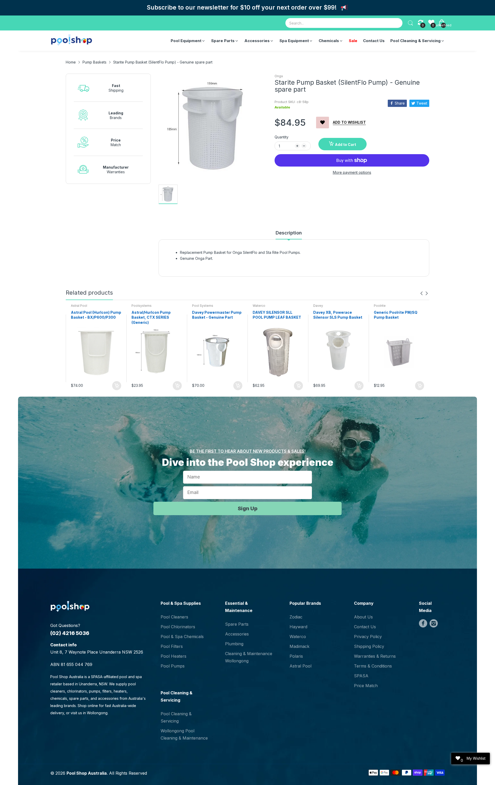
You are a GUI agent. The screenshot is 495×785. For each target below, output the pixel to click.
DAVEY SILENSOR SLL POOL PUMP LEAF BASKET (277, 315)
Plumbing (234, 643)
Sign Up (248, 508)
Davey (318, 306)
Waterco (259, 306)
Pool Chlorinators (178, 626)
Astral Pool (79, 306)
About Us (363, 616)
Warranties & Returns (375, 656)
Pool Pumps (173, 666)
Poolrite (380, 306)
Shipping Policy (369, 646)
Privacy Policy (368, 636)
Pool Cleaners (174, 616)
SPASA (361, 675)
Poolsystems (141, 306)
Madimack (299, 646)
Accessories (237, 634)
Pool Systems (202, 306)
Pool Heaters (173, 656)
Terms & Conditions (373, 666)
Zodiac (296, 616)
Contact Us (365, 626)
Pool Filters (172, 646)
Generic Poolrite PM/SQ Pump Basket (395, 315)
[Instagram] (434, 623)
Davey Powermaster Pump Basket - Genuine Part (217, 315)
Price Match (366, 685)
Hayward (298, 626)
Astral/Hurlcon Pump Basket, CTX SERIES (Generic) (151, 317)
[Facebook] (423, 623)
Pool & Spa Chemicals (182, 636)
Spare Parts (237, 624)
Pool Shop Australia (87, 773)
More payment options (352, 172)
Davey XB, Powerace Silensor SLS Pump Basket (337, 315)
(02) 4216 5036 (69, 633)
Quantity (281, 137)
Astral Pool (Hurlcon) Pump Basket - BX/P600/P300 (96, 315)
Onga (279, 76)
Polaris (296, 656)
